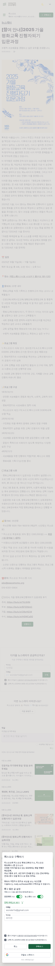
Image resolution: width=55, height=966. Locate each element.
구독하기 (39, 946)
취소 (15, 946)
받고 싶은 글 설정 (12, 889)
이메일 (8, 907)
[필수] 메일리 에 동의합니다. (27, 936)
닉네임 (8, 915)
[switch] (19, 896)
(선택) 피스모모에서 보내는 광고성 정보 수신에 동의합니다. (27, 940)
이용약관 (20, 936)
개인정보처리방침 (30, 936)
